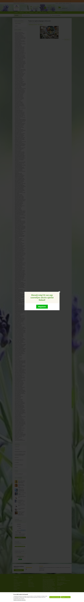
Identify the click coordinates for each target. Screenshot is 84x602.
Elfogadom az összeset (66, 597)
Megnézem (42, 307)
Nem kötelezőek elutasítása (55, 597)
